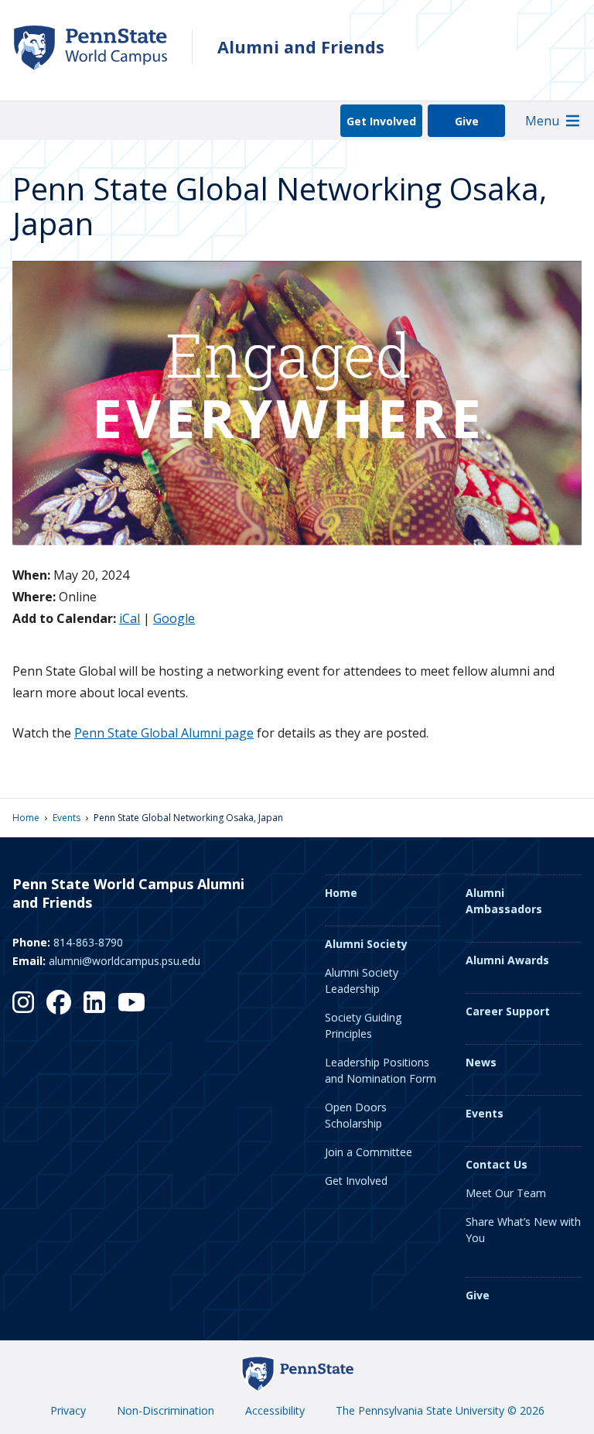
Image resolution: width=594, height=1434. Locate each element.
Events (66, 817)
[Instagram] (23, 1002)
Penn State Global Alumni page (164, 732)
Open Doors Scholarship (356, 1115)
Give (467, 121)
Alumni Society (366, 943)
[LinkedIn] (94, 1002)
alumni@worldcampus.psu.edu (124, 960)
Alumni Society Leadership (361, 980)
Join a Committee (368, 1152)
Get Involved (381, 121)
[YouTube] (131, 1002)
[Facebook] (58, 1002)
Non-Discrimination (165, 1410)
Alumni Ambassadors (504, 900)
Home (25, 817)
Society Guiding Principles (363, 1025)
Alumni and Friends (300, 47)
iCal (129, 618)
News (481, 1062)
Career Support (508, 1011)
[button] (542, 120)
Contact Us (496, 1164)
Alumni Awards (507, 960)
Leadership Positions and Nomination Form (380, 1070)
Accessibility (275, 1410)
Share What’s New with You (523, 1229)
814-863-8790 (88, 942)
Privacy (68, 1410)
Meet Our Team (506, 1193)
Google (174, 618)
